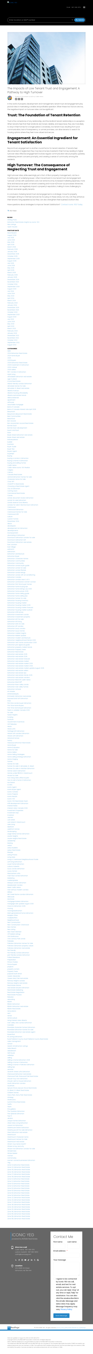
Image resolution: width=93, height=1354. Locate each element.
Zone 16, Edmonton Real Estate (18, 1191)
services (10, 1069)
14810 (9, 351)
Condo (10, 495)
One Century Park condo (16, 939)
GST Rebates (12, 724)
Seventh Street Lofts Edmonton (18, 1072)
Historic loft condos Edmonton (18, 733)
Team (9, 1107)
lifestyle (10, 852)
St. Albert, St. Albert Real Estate (18, 1090)
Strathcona (11, 1100)
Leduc (9, 845)
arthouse (10, 402)
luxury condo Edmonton (16, 869)
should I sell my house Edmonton (19, 1081)
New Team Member (14, 932)
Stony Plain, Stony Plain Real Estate (19, 1095)
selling (9, 1058)
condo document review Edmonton (20, 498)
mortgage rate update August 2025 (20, 904)
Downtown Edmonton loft (16, 540)
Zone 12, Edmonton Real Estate (18, 1181)
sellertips (10, 1055)
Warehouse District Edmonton (18, 1128)
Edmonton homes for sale (16, 598)
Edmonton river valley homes (17, 687)
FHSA (9, 701)
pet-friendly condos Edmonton (18, 955)
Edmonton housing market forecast (20, 607)
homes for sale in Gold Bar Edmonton (21, 768)
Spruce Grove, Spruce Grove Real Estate (22, 1088)
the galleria (11, 1109)
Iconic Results (12, 796)
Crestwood (11, 507)
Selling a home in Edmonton (17, 1062)
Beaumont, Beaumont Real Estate (19, 414)
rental (9, 1016)
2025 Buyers (11, 360)
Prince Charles (12, 962)
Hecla (9, 726)
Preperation (11, 960)
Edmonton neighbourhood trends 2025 (21, 640)
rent (8, 1013)
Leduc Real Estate (13, 850)
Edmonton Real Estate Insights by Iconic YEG (23, 222)
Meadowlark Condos (14, 885)
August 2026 (11, 235)
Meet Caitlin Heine (14, 887)
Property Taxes (12, 971)
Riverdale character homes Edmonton (21, 1027)
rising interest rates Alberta (17, 1020)
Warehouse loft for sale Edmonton (19, 1130)
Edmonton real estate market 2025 (20, 663)
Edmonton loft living (14, 621)
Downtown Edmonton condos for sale (21, 537)
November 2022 (13, 338)
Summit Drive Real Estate (16, 1102)
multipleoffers (12, 918)
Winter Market (12, 1153)
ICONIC (9, 785)
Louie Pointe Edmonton (15, 864)
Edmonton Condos (14, 577)
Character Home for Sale (16, 479)
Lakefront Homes (13, 829)
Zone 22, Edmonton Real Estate (18, 1198)
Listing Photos (12, 855)
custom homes (12, 519)
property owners (13, 969)
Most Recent (12, 233)
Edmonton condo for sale (16, 568)
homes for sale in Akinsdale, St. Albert (20, 766)
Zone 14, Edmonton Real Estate (18, 1186)
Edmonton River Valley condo (18, 684)
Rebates (10, 997)
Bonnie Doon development (17, 428)
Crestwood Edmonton (15, 510)
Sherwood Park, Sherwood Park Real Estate (22, 1076)
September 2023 (13, 314)
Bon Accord (11, 421)
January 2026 (12, 252)
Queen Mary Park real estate (17, 978)
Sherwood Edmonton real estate (19, 1074)
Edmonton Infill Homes (15, 612)
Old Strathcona (12, 936)
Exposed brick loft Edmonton (17, 698)
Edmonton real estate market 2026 (20, 666)
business (10, 444)
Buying (9, 456)
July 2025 (10, 263)
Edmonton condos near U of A (18, 579)
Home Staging (12, 759)
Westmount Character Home (17, 1137)
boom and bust (13, 430)
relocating (11, 999)
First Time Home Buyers (15, 705)
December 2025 (13, 254)
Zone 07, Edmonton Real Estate (18, 1174)
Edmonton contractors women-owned (21, 582)
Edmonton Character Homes (17, 559)
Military (9, 892)
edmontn (10, 549)
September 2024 (13, 287)
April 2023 (10, 326)
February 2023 (12, 331)
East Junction (12, 544)
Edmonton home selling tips (17, 596)
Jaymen (10, 817)
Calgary (10, 470)
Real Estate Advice (14, 985)
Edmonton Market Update (16, 635)
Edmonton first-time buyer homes (19, 584)
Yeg (8, 1163)
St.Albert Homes (13, 1093)
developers (11, 526)
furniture (10, 719)
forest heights (12, 715)
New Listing (11, 929)
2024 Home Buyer (13, 356)
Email (68, 7)
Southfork (10, 1086)
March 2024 (11, 300)
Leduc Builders (12, 848)
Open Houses (12, 227)
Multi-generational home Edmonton (20, 913)
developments (12, 530)
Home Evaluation (13, 747)
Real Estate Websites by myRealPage (75, 1327)
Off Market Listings (13, 934)
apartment (11, 400)
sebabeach (11, 1051)
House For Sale (12, 775)
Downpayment (12, 533)
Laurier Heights (12, 836)
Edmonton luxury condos (16, 628)
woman (10, 1156)
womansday (11, 1158)
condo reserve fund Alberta (17, 502)
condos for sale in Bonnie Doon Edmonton (22, 505)
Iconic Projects (12, 794)
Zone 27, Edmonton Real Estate (18, 1202)
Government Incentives (15, 722)
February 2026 (12, 249)
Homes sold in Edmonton (16, 771)
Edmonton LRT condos (15, 626)
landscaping (11, 831)
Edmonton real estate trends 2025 (19, 675)
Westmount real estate (15, 1142)
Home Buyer (11, 745)
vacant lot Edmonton (15, 1125)
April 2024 (10, 298)
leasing (10, 843)
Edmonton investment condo (18, 614)
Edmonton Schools (14, 689)
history (9, 740)
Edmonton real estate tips (16, 673)
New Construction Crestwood (18, 925)
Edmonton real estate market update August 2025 (25, 668)
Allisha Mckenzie (13, 398)
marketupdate (12, 880)
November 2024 (13, 282)
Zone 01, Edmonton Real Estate (18, 1165)
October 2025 (12, 256)
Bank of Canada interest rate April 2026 (21, 409)
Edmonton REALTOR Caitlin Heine (18, 680)
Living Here (11, 857)
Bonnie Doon (12, 426)
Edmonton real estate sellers (17, 670)
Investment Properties (15, 810)
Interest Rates (12, 806)
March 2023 (11, 328)
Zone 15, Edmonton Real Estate (18, 1188)
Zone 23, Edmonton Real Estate (18, 1200)
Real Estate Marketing (15, 990)
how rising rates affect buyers (18, 778)
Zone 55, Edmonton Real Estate (18, 1214)
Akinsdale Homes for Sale (16, 386)
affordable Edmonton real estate (19, 377)
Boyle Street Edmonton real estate (19, 435)
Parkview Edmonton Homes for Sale (20, 943)
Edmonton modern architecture (18, 638)
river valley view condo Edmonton (19, 1023)
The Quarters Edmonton (16, 1111)
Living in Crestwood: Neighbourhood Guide (22, 859)
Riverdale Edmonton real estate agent (21, 1032)
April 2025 (10, 270)
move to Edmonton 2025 (16, 906)
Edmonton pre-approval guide (18, 645)
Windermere (11, 1151)
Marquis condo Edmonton (16, 883)
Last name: (72, 1242)
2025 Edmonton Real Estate (17, 363)
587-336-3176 (76, 7)
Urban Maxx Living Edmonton (17, 1123)
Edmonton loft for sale (15, 619)
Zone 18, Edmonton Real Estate (18, 1193)
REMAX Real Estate (13, 1009)
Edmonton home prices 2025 (17, 591)
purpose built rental (14, 974)
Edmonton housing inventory (17, 600)
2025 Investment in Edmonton (18, 365)
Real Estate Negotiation (15, 992)
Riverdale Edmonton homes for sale (20, 1030)
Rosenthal (11, 1034)
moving (10, 908)
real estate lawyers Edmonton (18, 988)
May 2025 (10, 268)
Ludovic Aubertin (13, 866)
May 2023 (10, 324)
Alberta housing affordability (17, 393)
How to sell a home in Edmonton (19, 780)
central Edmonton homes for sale (19, 477)
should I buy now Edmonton (17, 1079)
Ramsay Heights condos (16, 981)
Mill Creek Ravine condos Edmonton (20, 894)
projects (10, 967)
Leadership (11, 841)
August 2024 (11, 289)
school (9, 1044)
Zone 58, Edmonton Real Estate (18, 1219)
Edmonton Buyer (13, 556)
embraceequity (13, 694)
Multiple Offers (12, 915)
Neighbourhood (13, 920)
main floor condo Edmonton (17, 876)
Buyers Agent (12, 451)
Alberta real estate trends (16, 395)
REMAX (9, 1002)
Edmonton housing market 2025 (18, 605)
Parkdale (10, 941)
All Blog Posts (12, 220)
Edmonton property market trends (19, 647)
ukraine (10, 1118)
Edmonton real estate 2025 (17, 654)
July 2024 (10, 291)
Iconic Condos (12, 792)
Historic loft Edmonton (15, 736)
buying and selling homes (16, 463)
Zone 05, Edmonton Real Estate (18, 1170)
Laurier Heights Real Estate (16, 838)
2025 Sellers (11, 370)
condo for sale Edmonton (16, 500)
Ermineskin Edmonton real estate (19, 696)
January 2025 (12, 277)
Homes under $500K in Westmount (19, 773)
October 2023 (12, 312)
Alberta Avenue (13, 391)
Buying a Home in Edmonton (17, 461)
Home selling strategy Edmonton (19, 757)
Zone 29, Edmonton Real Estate (18, 1207)
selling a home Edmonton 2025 (18, 1060)
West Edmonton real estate (17, 1132)
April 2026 (10, 244)
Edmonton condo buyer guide (18, 565)
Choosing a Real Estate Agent (18, 486)
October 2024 (12, 284)
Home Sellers (12, 752)
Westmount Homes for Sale (17, 1139)
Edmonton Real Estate (15, 652)
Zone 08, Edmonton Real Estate (18, 1177)
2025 (9, 358)
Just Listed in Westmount (16, 822)
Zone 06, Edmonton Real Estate (18, 1172)
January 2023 (12, 333)
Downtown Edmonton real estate (19, 542)
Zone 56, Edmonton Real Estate (18, 1216)
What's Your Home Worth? (16, 1144)
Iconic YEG (11, 799)
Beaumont (11, 412)
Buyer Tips (10, 449)
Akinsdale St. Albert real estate (18, 388)
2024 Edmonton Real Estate (17, 353)
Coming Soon (12, 491)
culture (9, 517)
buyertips (10, 454)
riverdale (10, 1025)
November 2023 (13, 310)
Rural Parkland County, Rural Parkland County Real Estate (27, 1039)
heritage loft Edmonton (15, 731)
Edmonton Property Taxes (16, 649)
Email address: (59, 1251)
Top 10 (9, 1116)
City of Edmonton (13, 489)
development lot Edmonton (17, 528)
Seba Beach (11, 1048)
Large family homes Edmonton (18, 834)
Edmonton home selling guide (18, 593)
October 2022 (12, 340)
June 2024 (11, 293)
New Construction (13, 922)
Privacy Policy (66, 1309)
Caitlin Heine (11, 465)
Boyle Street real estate (16, 437)
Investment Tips (13, 813)
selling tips (11, 1067)
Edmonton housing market (17, 603)
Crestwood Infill (13, 514)
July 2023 (10, 319)
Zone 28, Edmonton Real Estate (18, 1205)
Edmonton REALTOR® (14, 682)
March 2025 (11, 272)
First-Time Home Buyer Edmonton (19, 708)
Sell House (11, 1053)
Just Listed (11, 820)
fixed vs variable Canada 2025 (18, 710)
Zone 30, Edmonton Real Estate (18, 1209)
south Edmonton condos (16, 1083)
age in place (12, 379)
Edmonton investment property (18, 617)
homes (9, 761)
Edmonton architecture (15, 554)
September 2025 (13, 259)
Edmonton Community (15, 563)
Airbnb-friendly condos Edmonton (19, 384)
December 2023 (13, 307)
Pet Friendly (11, 950)
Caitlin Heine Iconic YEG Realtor (18, 467)
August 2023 (11, 317)
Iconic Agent (12, 787)
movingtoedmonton (14, 911)
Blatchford (11, 419)
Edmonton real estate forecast (18, 659)
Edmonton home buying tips (17, 587)
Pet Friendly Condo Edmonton (18, 953)
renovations (11, 1011)
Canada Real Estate (14, 475)
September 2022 (13, 342)
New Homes (11, 927)
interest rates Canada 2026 (17, 808)
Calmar (10, 472)
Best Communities (14, 416)
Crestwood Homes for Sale (17, 512)
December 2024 (13, 279)
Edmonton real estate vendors (18, 677)
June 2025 (11, 265)
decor (9, 524)
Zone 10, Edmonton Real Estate (18, 1179)
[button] (68, 7)
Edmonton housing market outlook (19, 610)
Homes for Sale (12, 764)
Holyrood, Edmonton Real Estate (18, 743)
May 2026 (10, 242)
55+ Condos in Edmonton (16, 372)
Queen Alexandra (13, 976)
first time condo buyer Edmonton (19, 703)
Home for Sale (12, 750)
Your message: (59, 1260)
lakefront (10, 827)
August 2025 (11, 261)
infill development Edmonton (17, 803)
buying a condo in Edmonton (18, 458)
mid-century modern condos (17, 890)
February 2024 (12, 303)
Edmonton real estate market (18, 661)
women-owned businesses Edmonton (21, 1160)
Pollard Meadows (13, 957)
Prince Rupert (12, 964)
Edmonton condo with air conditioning (21, 575)
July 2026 (10, 237)
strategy (10, 1097)
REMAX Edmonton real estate (17, 1006)
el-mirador (11, 691)
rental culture (12, 1018)
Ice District (11, 782)
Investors (10, 815)
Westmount (11, 1135)
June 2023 (11, 322)
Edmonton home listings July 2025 (19, 589)
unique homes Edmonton (16, 1121)
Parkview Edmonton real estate (18, 948)
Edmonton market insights (16, 633)
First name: (58, 1242)
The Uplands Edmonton (15, 1114)
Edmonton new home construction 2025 (22, 642)
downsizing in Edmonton (16, 535)
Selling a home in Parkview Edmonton (20, 1065)
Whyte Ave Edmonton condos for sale (21, 1149)
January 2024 (12, 305)
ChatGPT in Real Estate (15, 484)
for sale (10, 712)
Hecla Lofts (11, 729)
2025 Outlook (12, 367)
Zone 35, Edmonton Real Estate (18, 1212)
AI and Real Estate (14, 381)
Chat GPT (10, 482)
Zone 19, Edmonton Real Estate (18, 1195)
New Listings (11, 224)
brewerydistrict (12, 440)
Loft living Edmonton (14, 862)
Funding (10, 717)
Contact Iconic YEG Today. (72, 204)
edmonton (11, 552)
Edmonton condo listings (16, 572)
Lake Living (11, 824)
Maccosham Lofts (13, 873)
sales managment (14, 1041)
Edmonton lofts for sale (15, 624)
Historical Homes (13, 738)
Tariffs (9, 1104)
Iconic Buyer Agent (14, 789)
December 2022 (13, 335)
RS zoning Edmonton (14, 1037)
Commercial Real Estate (16, 493)
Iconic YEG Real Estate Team (17, 801)
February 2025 (12, 275)
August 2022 (11, 345)
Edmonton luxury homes (16, 631)
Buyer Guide (11, 447)
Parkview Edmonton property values (20, 946)
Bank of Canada (13, 407)
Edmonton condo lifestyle (16, 570)
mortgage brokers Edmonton (17, 901)
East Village (11, 547)
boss (9, 432)
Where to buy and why (15, 1146)
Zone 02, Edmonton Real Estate (18, 1167)
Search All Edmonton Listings (17, 1046)
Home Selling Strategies (16, 754)
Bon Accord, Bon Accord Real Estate (20, 423)
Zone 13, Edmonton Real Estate (18, 1184)
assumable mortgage (15, 405)
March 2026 (11, 247)
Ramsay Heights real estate (17, 983)
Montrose (10, 899)
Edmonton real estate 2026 (17, 656)
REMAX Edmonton (13, 1004)
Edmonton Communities (16, 561)
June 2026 (11, 240)
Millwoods (10, 897)
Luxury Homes (12, 871)
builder (9, 442)
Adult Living (11, 374)
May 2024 (10, 296)
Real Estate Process (14, 995)
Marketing (10, 878)
